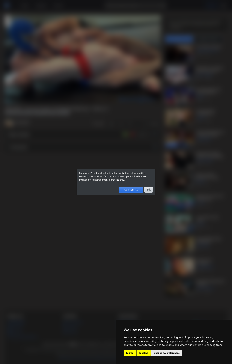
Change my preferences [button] (167, 353)
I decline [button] (143, 353)
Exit (148, 189)
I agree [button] (129, 353)
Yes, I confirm (131, 189)
